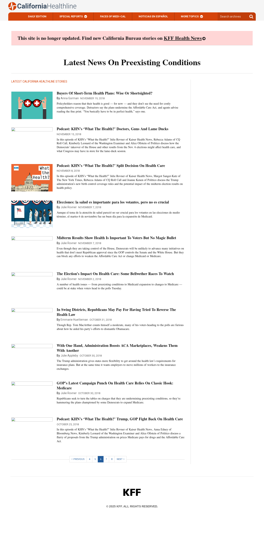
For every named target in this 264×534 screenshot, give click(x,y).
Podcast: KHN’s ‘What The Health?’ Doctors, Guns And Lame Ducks (112, 128)
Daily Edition (37, 16)
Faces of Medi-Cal (113, 16)
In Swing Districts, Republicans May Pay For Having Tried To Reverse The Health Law (116, 312)
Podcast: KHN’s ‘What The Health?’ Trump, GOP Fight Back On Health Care (120, 419)
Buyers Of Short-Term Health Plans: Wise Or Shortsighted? (104, 93)
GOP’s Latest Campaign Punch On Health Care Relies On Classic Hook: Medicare (115, 385)
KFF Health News (183, 37)
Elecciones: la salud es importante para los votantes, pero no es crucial (113, 202)
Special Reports (71, 16)
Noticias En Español (153, 16)
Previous (79, 459)
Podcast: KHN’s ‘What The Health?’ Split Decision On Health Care (111, 165)
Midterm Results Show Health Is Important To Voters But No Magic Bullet (116, 237)
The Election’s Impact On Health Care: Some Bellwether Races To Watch (115, 273)
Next (120, 459)
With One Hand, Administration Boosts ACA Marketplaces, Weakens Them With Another (117, 348)
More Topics (190, 16)
